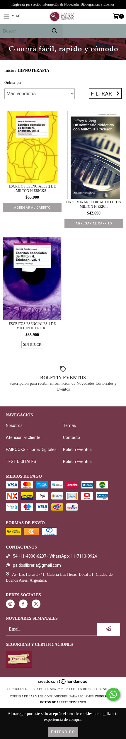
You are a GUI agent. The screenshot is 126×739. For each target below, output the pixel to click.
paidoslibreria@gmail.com (37, 565)
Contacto (71, 437)
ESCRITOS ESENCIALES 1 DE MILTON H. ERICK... (32, 326)
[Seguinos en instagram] (10, 604)
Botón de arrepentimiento (63, 702)
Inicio (9, 70)
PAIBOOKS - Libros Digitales (31, 449)
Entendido (63, 732)
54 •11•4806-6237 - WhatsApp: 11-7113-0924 (55, 556)
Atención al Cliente (23, 437)
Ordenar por (12, 83)
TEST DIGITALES (21, 461)
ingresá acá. (105, 696)
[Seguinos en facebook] (23, 604)
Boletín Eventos (77, 449)
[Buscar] (54, 31)
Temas (69, 425)
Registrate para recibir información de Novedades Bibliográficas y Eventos (63, 4)
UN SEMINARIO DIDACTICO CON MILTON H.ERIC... (93, 204)
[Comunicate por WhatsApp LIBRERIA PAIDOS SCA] (113, 694)
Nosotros (14, 425)
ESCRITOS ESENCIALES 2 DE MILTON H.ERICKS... (32, 188)
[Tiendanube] (63, 683)
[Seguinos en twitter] (36, 604)
